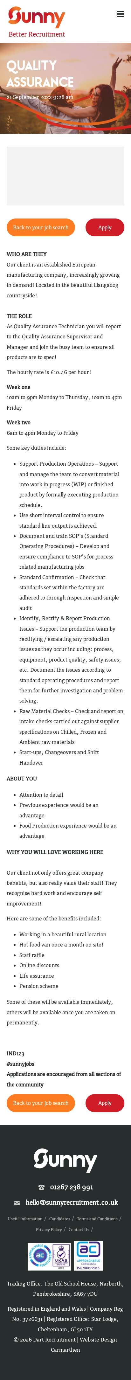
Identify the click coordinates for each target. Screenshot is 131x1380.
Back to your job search (41, 227)
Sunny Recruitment (36, 18)
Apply (105, 227)
